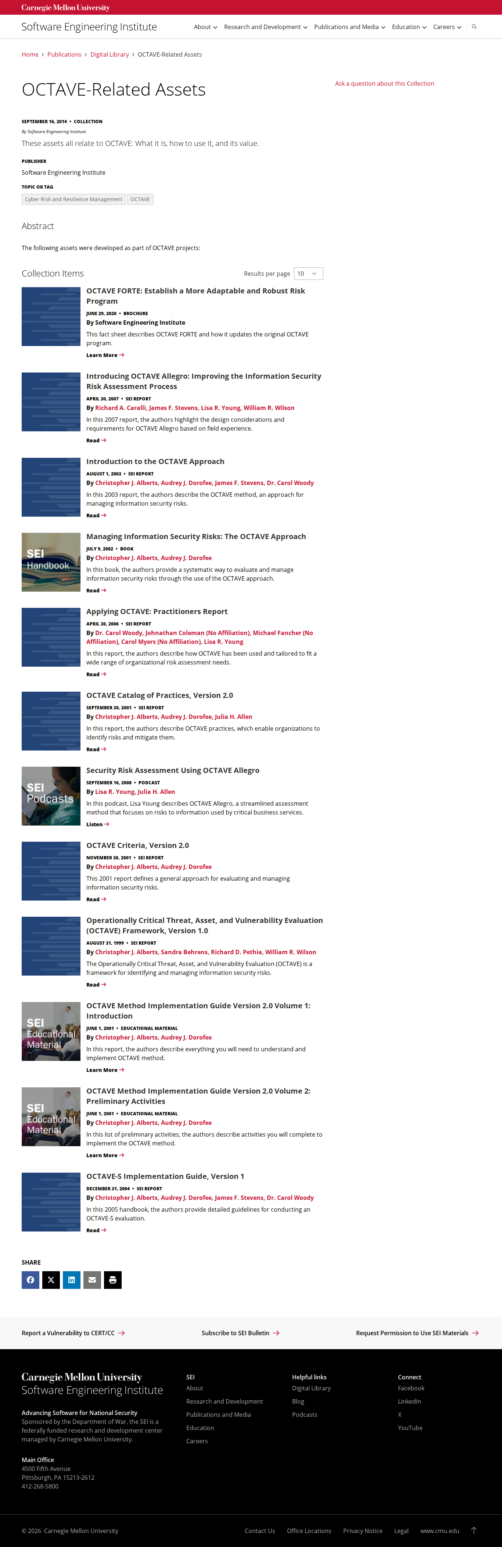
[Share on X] (51, 1280)
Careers (197, 1441)
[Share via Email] (92, 1280)
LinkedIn (409, 1401)
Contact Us (260, 1531)
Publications (64, 54)
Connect (409, 1377)
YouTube (410, 1428)
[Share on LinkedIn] (71, 1280)
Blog (298, 1401)
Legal (401, 1531)
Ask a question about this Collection (384, 83)
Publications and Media (218, 1415)
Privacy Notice (363, 1531)
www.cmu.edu (439, 1531)
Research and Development (224, 1401)
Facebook (411, 1388)
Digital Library (109, 54)
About (194, 1388)
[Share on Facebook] (30, 1280)
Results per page (267, 274)
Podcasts (305, 1415)
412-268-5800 (40, 1486)
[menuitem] (92, 26)
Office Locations (309, 1531)
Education (200, 1428)
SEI (190, 1377)
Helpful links (309, 1377)
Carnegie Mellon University (81, 1531)
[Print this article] (113, 1280)
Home (30, 54)
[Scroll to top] (475, 1530)
